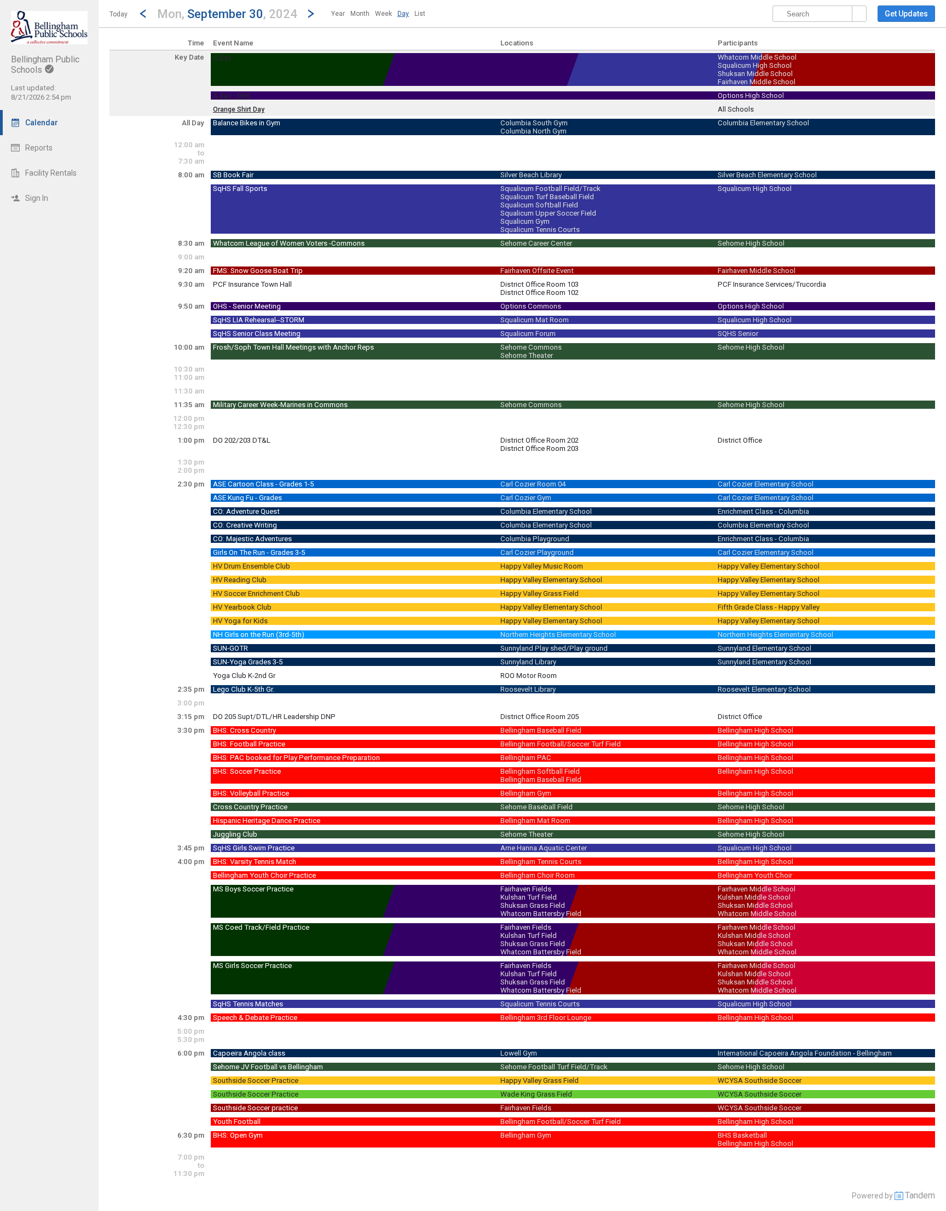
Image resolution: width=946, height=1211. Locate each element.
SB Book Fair (233, 175)
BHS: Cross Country (244, 730)
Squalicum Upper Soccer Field (548, 213)
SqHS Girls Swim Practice (254, 848)
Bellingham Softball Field (540, 771)
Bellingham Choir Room (537, 875)
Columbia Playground (534, 539)
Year (338, 14)
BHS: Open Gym (238, 1135)
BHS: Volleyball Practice (251, 793)
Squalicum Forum (528, 333)
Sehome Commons (531, 347)
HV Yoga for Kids (240, 621)
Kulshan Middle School (754, 897)
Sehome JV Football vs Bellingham (268, 1067)
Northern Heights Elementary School (558, 634)
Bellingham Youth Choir (755, 875)
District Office (740, 440)
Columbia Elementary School (763, 123)
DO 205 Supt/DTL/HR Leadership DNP (274, 716)
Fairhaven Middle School (756, 82)
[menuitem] (338, 13)
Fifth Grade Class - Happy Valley (769, 607)
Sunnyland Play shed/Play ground (554, 648)
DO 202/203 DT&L (241, 440)
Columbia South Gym (534, 123)
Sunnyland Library (528, 662)
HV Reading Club (240, 580)
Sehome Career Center (536, 243)
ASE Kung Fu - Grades (247, 498)
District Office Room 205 (539, 716)
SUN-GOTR (230, 648)
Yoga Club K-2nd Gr (244, 675)
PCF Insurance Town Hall (252, 284)
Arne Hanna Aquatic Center (543, 848)
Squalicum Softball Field (539, 205)
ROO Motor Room (528, 675)
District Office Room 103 (539, 284)
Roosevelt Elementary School (764, 689)
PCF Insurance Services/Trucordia (772, 284)
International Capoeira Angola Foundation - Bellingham (805, 1053)
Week (383, 14)
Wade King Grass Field (536, 1094)
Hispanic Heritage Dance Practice (266, 820)
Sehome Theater (526, 355)
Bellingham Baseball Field (540, 730)
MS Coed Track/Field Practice (261, 927)
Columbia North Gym (533, 131)
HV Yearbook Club (242, 607)
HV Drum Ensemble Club (251, 566)
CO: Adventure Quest (246, 511)
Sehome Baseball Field (536, 807)
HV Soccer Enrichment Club (256, 593)
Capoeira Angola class (249, 1053)
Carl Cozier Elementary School (766, 484)
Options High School (751, 95)
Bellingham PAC (525, 758)
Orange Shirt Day (238, 109)
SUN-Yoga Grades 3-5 (247, 662)
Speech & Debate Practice (255, 1017)
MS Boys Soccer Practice (253, 889)
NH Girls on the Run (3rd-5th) (258, 634)
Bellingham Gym (525, 793)
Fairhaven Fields (525, 889)
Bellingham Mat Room (535, 820)
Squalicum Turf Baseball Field (547, 197)
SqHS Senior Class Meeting (257, 333)
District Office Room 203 (539, 448)
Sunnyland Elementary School (764, 648)
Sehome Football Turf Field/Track (554, 1067)
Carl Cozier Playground (537, 552)
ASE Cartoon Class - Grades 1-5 (263, 484)
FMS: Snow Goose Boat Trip (258, 270)
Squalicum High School (755, 65)
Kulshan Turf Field (528, 897)
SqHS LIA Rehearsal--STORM (258, 320)
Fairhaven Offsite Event (537, 270)
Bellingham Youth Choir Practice (264, 875)
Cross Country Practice (250, 807)
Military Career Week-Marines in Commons (280, 405)
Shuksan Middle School (755, 73)
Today (118, 14)
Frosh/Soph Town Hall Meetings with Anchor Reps (293, 347)
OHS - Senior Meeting (247, 306)
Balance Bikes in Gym (246, 123)
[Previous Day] (143, 13)
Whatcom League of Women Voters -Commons (289, 243)
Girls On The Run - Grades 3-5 (259, 552)
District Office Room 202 (539, 440)
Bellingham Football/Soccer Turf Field (560, 744)
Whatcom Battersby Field (540, 913)
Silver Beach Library (531, 175)
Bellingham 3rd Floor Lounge (545, 1017)
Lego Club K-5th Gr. (243, 689)
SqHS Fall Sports (240, 188)
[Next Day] (311, 13)
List (419, 14)
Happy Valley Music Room (541, 566)
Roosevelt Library (528, 689)
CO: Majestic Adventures (252, 539)
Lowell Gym (518, 1053)
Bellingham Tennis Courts (540, 861)
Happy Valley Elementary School (769, 566)
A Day (222, 57)
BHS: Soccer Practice (247, 771)
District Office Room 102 (539, 292)
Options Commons (530, 306)
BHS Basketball (742, 1135)
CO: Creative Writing (245, 525)
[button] (226, 13)
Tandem (920, 1195)
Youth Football (237, 1121)
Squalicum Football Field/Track (550, 188)
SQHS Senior (738, 333)
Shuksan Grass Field (532, 905)
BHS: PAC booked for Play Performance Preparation (296, 758)
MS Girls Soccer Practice (252, 965)
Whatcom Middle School (757, 57)
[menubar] (378, 13)
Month (360, 14)
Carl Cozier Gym (525, 498)
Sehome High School (751, 243)
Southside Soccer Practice (255, 1080)
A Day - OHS (232, 96)
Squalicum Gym (525, 221)
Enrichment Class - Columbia (763, 511)
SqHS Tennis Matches (248, 1004)
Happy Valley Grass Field (539, 593)
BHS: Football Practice (249, 744)
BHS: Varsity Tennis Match (254, 861)
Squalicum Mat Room (534, 320)
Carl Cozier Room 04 (533, 484)
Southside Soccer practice (255, 1108)
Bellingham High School (755, 730)
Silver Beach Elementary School (767, 175)
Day (403, 14)
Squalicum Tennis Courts (540, 229)
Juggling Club (235, 834)
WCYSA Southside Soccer (759, 1080)
